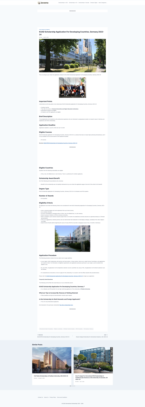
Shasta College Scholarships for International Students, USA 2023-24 (92, 335)
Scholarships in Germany (44, 29)
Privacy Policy (53, 397)
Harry (41, 37)
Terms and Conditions (62, 397)
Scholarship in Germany (88, 328)
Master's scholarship (58, 328)
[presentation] (51, 360)
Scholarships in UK (73, 2)
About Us (46, 397)
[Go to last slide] (34, 366)
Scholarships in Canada (84, 2)
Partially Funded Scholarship (69, 328)
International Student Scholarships (46, 328)
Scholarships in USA (63, 2)
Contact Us (40, 397)
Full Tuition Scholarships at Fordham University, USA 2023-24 (51, 376)
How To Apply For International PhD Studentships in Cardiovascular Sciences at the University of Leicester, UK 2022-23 (91, 377)
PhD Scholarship (79, 328)
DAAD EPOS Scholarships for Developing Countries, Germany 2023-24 (60, 143)
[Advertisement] (72, 19)
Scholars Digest (93, 2)
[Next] (111, 366)
